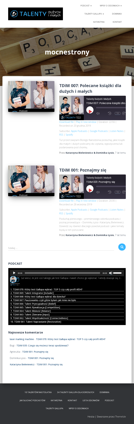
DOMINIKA (117, 13)
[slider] (117, 273)
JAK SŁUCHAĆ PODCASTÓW (32, 400)
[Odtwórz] (14, 273)
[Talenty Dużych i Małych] (35, 14)
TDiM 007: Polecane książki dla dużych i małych (90, 88)
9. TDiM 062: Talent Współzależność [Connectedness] (39, 318)
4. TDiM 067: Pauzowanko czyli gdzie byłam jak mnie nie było (43, 300)
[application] (67, 273)
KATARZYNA (99, 22)
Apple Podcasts (79, 131)
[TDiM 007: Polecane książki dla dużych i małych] (31, 96)
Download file (66, 121)
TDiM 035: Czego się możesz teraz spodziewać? (43, 345)
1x (117, 113)
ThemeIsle (120, 416)
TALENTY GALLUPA (93, 13)
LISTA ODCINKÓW (91, 400)
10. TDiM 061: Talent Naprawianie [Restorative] (35, 321)
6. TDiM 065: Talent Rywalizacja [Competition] (35, 307)
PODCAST (85, 5)
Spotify (69, 134)
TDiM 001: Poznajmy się (82, 170)
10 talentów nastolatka (38, 392)
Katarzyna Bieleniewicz (22, 364)
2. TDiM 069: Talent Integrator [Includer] (32, 293)
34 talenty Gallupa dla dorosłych (75, 392)
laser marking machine (22, 339)
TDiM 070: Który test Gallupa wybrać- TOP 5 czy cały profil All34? (71, 339)
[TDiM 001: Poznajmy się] (31, 181)
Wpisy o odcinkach (110, 5)
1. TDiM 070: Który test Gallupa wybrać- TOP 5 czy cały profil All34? (46, 289)
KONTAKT (117, 22)
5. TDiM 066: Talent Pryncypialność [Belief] (33, 303)
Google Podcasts (99, 131)
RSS (61, 134)
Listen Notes (117, 131)
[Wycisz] (110, 273)
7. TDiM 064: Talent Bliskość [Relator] (30, 310)
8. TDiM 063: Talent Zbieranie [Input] (30, 314)
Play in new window (86, 121)
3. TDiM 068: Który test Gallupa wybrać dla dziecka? (38, 296)
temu (120, 152)
